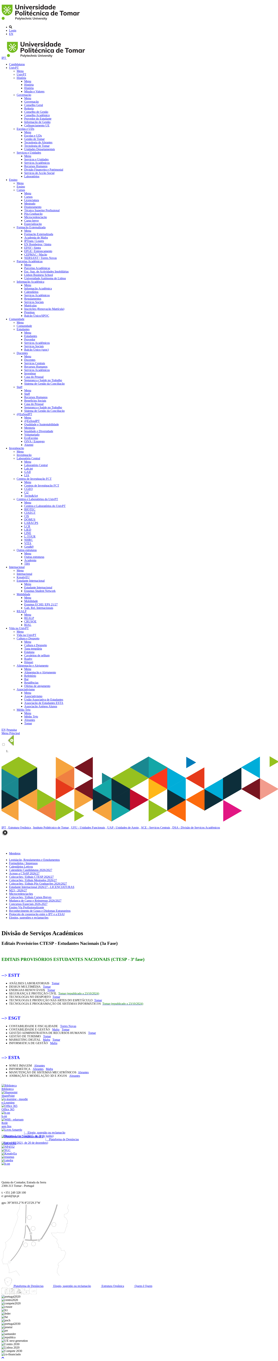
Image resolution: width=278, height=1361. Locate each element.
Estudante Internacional (31, 580)
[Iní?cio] (41, 20)
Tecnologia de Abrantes (38, 142)
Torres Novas (68, 1026)
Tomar (28, 723)
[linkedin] (26, 1293)
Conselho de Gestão (36, 111)
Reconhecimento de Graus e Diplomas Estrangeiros (40, 910)
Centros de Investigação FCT (34, 478)
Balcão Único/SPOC (36, 315)
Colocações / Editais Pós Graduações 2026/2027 (38, 883)
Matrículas (30, 305)
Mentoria (29, 427)
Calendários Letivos (21, 866)
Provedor (29, 339)
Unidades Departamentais (39, 149)
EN (11, 33)
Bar (26, 679)
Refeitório (30, 675)
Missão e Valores (34, 91)
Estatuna (29, 652)
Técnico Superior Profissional (42, 210)
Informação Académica (30, 281)
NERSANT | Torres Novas (40, 258)
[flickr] (33, 1293)
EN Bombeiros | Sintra (37, 244)
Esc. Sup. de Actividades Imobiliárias (46, 271)
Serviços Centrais (34, 363)
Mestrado (29, 203)
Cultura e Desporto (28, 638)
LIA (26, 475)
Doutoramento (32, 207)
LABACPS (31, 523)
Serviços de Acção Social (39, 173)
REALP (21, 611)
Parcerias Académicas (30, 261)
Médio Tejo (23, 709)
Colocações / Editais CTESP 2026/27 (31, 876)
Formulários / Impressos (23, 863)
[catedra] (7, 1160)
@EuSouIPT (24, 414)
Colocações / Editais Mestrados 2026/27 (33, 880)
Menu (20, 71)
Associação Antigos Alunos (40, 706)
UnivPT (14, 67)
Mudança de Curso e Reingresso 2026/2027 (35, 900)
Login (12, 30)
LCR (27, 526)
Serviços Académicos (37, 162)
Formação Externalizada (31, 227)
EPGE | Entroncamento (38, 251)
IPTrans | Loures (34, 241)
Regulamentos (32, 298)
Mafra (55, 1029)
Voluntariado (32, 434)
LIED (27, 529)
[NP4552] (8, 1146)
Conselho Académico (37, 115)
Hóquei (28, 662)
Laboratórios (31, 176)
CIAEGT (30, 512)
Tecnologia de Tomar (37, 145)
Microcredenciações (21, 893)
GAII (27, 472)
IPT (4, 57)
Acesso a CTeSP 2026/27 (24, 873)
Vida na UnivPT (19, 628)
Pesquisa (11, 729)
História (21, 77)
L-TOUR (30, 536)
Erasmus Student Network (40, 590)
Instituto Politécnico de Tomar (51, 827)
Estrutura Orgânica (19, 827)
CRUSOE (30, 621)
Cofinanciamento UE (37, 125)
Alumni (28, 444)
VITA (27, 543)
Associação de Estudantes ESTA (43, 703)
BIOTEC (29, 509)
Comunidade (16, 319)
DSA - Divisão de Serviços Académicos (196, 827)
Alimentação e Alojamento (32, 665)
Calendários (31, 291)
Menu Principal (11, 733)
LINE (27, 533)
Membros (14, 853)
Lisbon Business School (38, 275)
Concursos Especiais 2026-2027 (28, 904)
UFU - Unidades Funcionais (88, 827)
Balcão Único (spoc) (36, 349)
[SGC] (6, 1150)
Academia (30, 560)
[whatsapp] (40, 1293)
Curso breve (31, 220)
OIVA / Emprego (34, 441)
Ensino (13, 179)
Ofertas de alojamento (37, 686)
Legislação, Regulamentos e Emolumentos (34, 859)
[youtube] (19, 1293)
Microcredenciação (35, 217)
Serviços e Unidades (29, 152)
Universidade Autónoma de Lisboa (45, 278)
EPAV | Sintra (32, 247)
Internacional (17, 567)
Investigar (30, 373)
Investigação (16, 448)
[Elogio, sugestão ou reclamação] (12, 1129)
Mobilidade (23, 594)
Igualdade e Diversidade (38, 431)
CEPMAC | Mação (35, 254)
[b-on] (6, 1163)
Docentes (22, 353)
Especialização (33, 224)
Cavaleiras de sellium (37, 655)
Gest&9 (28, 546)
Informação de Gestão (37, 122)
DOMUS (29, 519)
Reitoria (29, 108)
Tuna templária (33, 648)
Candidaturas (17, 64)
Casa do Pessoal (33, 376)
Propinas (29, 312)
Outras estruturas (27, 550)
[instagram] (12, 1293)
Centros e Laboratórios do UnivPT (37, 499)
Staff (19, 387)
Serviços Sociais (34, 302)
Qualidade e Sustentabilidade (41, 424)
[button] (3, 1357)
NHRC (28, 539)
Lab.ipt (28, 468)
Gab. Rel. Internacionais (38, 607)
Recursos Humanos (35, 166)
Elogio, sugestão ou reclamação (72, 1286)
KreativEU (23, 577)
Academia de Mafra (36, 237)
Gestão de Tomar (34, 139)
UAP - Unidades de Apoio (123, 827)
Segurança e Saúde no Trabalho (43, 380)
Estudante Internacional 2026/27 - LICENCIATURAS (41, 887)
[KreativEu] (9, 1153)
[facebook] (5, 1293)
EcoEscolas (31, 438)
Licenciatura (31, 200)
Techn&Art (31, 495)
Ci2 (26, 492)
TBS (27, 563)
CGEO (28, 489)
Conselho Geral (33, 105)
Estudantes (23, 329)
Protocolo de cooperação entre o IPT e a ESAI (36, 914)
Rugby (28, 658)
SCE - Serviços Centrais (155, 827)
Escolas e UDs (25, 128)
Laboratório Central (28, 458)
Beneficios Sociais (35, 400)
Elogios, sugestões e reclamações (28, 917)
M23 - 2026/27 (18, 890)
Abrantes (29, 720)
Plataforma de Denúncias (28, 1286)
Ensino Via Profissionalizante (26, 907)
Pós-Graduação (33, 213)
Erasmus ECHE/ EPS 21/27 (41, 604)
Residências (31, 682)
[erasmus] (8, 1156)
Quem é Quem (143, 1286)
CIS (26, 516)
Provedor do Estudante (37, 118)
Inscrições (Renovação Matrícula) (44, 308)
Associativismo (26, 689)
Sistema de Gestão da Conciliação (44, 383)
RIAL (27, 624)
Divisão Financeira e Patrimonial (43, 169)
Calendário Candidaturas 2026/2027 (30, 870)
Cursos (21, 190)
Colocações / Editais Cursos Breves (30, 897)
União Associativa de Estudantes (43, 699)
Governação (24, 94)
